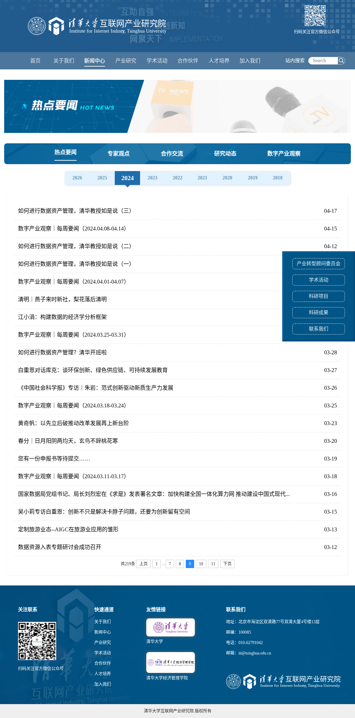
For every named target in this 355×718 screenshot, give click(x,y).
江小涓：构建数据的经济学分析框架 (62, 317)
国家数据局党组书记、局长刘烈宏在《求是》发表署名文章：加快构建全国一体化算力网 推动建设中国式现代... (154, 494)
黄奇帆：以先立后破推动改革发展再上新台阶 (73, 423)
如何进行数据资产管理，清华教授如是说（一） (76, 264)
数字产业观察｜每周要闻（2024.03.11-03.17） (73, 476)
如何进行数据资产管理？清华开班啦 (62, 352)
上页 (143, 563)
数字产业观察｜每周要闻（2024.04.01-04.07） (73, 282)
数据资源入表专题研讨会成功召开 (59, 547)
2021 (202, 177)
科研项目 (318, 296)
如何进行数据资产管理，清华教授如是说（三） (76, 211)
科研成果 (318, 312)
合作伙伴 (102, 663)
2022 (177, 177)
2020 (227, 177)
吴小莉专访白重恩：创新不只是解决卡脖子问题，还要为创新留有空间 (104, 512)
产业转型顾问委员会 (318, 263)
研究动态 (225, 154)
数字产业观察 (284, 154)
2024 (127, 178)
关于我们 (102, 621)
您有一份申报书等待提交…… (54, 459)
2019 (253, 177)
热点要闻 (65, 152)
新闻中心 (102, 632)
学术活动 (157, 61)
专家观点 (118, 154)
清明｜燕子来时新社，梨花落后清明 (62, 299)
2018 (278, 177)
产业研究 (102, 642)
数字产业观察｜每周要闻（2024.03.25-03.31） (73, 335)
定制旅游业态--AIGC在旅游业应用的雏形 (68, 529)
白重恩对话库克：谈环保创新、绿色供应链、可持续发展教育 (93, 370)
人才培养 (102, 673)
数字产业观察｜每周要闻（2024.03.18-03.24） (73, 405)
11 (213, 563)
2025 (102, 177)
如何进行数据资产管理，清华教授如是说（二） (76, 246)
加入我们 (102, 684)
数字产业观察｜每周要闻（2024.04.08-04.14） (73, 228)
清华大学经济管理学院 (167, 678)
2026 (77, 177)
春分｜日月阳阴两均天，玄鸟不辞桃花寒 (68, 441)
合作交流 (172, 154)
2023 (152, 177)
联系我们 (318, 328)
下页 (227, 563)
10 (201, 563)
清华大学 (154, 641)
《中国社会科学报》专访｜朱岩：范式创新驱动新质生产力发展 (95, 388)
